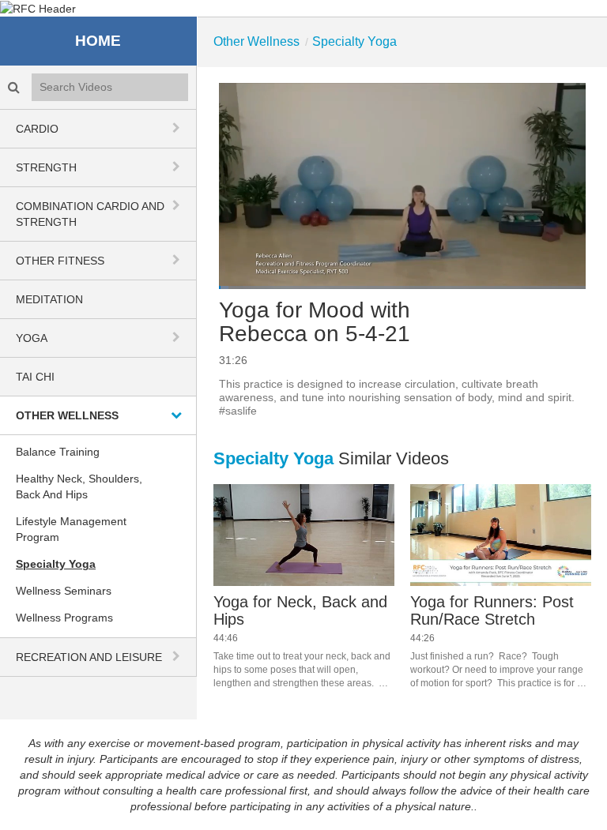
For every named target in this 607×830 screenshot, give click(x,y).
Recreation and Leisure (89, 657)
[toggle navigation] (178, 128)
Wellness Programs (64, 617)
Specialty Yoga (56, 564)
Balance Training (58, 451)
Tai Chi (35, 376)
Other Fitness (60, 260)
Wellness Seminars (63, 590)
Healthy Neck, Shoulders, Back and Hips (79, 486)
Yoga (31, 338)
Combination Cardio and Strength (90, 214)
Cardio (37, 128)
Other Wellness (67, 415)
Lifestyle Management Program (71, 529)
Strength (46, 167)
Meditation (49, 299)
